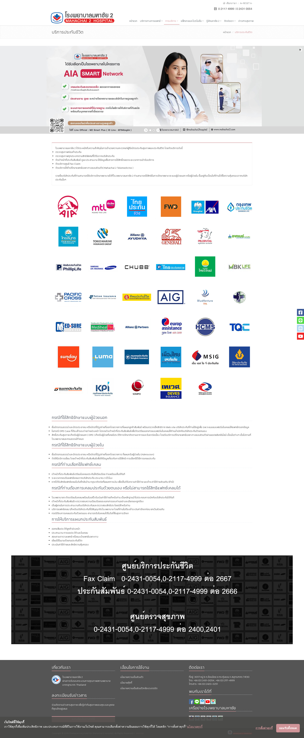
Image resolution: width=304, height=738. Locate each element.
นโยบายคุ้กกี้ (126, 683)
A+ (241, 3)
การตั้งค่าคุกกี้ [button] (264, 728)
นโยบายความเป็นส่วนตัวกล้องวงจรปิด (138, 688)
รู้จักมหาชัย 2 (213, 21)
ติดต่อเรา (229, 21)
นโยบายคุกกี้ (194, 726)
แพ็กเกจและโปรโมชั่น (191, 21)
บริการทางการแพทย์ (150, 21)
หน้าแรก (133, 21)
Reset (246, 3)
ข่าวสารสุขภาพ (246, 21)
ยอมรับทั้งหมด (288, 728)
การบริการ (171, 21)
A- (251, 3)
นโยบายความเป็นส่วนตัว (131, 677)
